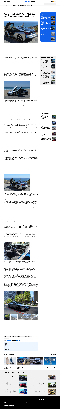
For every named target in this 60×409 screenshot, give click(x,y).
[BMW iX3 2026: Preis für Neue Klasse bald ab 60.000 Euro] (53, 28)
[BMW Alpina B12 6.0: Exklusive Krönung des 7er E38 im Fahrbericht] (54, 117)
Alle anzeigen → (54, 354)
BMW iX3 (42, 16)
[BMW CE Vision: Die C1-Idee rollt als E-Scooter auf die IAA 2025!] (53, 77)
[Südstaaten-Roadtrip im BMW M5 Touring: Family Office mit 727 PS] (54, 139)
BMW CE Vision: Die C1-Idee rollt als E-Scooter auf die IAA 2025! (46, 77)
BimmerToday (5, 5)
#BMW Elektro (19, 336)
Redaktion (45, 119)
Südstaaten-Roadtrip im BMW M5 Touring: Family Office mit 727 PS (45, 139)
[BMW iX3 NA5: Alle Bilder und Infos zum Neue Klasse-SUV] (53, 23)
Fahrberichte (26, 402)
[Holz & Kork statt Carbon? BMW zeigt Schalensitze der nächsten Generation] (53, 72)
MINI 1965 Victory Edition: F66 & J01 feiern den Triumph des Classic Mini (39, 377)
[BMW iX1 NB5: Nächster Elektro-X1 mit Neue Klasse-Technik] (53, 34)
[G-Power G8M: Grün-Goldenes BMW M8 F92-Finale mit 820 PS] (53, 66)
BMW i (12, 5)
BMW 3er (42, 37)
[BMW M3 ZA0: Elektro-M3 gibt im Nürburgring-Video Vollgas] (53, 82)
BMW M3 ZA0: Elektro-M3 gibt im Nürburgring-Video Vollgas (47, 82)
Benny (9, 343)
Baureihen (9, 5)
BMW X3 (41, 126)
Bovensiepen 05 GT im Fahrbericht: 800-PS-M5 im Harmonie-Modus (45, 134)
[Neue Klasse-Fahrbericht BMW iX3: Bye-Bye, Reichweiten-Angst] (53, 18)
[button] (37, 302)
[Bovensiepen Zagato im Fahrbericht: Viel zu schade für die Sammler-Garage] (54, 123)
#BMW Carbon (9, 336)
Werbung (5, 1)
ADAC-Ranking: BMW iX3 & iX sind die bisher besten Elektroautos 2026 (36, 367)
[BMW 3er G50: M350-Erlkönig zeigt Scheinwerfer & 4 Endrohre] (53, 39)
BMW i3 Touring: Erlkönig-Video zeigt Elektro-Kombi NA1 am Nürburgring (39, 384)
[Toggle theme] (54, 1)
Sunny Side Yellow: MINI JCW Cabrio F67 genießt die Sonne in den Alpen (40, 391)
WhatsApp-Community (10, 1)
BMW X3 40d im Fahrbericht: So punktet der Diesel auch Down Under (45, 128)
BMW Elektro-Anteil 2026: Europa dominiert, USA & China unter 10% (49, 367)
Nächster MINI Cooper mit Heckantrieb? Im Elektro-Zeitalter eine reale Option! (10, 391)
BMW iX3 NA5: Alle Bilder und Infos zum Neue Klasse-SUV (46, 23)
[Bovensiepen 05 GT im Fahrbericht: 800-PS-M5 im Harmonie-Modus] (54, 134)
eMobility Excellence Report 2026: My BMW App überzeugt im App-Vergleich (23, 367)
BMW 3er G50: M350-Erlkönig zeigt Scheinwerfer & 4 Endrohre (45, 39)
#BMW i (22, 336)
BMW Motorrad (45, 75)
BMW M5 (41, 137)
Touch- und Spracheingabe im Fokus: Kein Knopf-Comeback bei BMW (10, 377)
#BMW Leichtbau (30, 336)
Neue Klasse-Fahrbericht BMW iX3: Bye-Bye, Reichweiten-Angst (45, 18)
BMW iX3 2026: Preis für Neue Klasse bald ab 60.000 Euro (46, 28)
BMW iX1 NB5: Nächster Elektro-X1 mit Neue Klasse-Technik (45, 34)
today (30, 1)
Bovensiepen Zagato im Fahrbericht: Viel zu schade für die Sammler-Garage (46, 123)
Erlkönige (5, 402)
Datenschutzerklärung (14, 403)
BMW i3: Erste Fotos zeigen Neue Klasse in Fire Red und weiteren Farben (10, 384)
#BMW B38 (5, 336)
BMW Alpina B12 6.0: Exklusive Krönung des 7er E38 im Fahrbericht (45, 117)
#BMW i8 (26, 336)
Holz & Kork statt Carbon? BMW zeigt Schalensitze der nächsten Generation (46, 72)
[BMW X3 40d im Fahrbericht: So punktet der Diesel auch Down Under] (54, 128)
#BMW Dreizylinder (14, 336)
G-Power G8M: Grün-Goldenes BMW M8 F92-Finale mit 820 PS (47, 66)
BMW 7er (41, 115)
